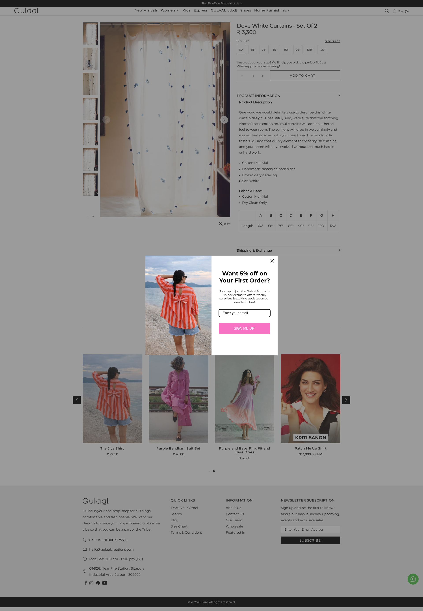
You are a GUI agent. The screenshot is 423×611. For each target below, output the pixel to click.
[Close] (272, 261)
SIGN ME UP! (244, 328)
